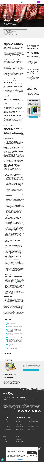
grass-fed (34, 45)
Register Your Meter (19, 426)
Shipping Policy (18, 427)
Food (4, 353)
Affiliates (17, 437)
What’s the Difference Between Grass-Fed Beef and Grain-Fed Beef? (15, 29)
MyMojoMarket (31, 427)
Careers (4, 439)
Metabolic (30, 85)
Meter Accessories (31, 424)
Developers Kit (18, 439)
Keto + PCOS (5, 427)
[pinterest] (33, 411)
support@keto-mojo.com (18, 397)
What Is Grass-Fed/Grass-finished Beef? (10, 31)
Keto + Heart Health (7, 422)
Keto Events (5, 441)
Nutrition (9, 353)
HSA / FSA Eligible (31, 422)
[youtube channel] (29, 411)
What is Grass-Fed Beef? (7, 30)
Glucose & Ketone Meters (33, 421)
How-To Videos (18, 422)
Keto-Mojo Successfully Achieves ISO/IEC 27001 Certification (33, 54)
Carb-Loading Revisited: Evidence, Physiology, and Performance (33, 71)
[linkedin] (19, 411)
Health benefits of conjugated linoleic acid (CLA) (14, 337)
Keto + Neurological (7, 426)
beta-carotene (31, 46)
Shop (38, 1)
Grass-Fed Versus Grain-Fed (8, 33)
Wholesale (18, 442)
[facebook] (22, 411)
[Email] (39, 411)
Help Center (18, 421)
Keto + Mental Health (7, 424)
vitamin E (34, 46)
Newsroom (30, 50)
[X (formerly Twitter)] (36, 411)
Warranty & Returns (19, 429)
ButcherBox (20, 308)
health (32, 45)
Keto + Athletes (6, 419)
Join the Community (31, 419)
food (29, 45)
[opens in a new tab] (34, 107)
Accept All (32, 452)
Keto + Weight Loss (7, 429)
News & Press (6, 442)
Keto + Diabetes (6, 421)
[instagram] (26, 411)
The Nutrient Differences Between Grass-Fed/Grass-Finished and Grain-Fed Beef (17, 35)
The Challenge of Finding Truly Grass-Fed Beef (11, 34)
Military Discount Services (33, 426)
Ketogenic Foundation (20, 441)
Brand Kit (5, 437)
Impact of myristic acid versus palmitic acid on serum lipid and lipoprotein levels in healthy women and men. (14, 330)
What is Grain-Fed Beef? (7, 32)
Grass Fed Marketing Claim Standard (13, 324)
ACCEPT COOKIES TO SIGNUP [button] (31, 369)
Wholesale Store (31, 429)
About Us (5, 436)
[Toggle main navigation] (4, 1)
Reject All (32, 455)
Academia (17, 436)
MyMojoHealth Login (19, 424)
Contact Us (18, 419)
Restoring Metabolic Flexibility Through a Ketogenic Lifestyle (32, 88)
